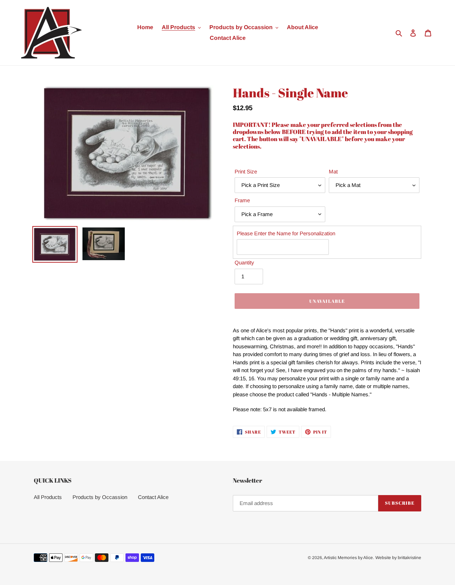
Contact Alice (153, 497)
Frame (242, 200)
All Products (48, 497)
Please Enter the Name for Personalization (286, 233)
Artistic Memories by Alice (348, 557)
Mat (333, 171)
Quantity (244, 262)
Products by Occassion (100, 497)
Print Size (246, 171)
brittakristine (409, 557)
